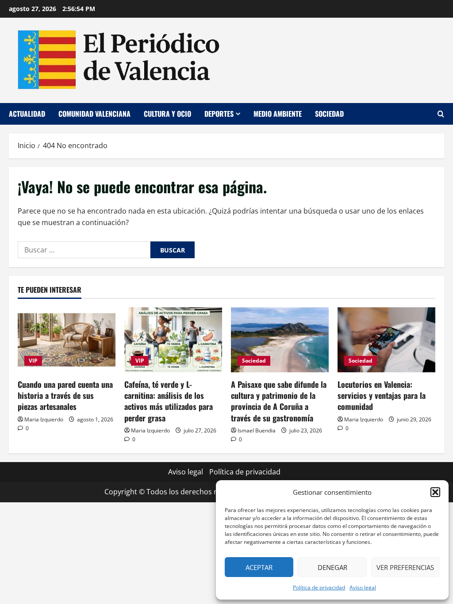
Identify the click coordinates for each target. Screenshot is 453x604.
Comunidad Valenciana (94, 113)
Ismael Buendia (257, 430)
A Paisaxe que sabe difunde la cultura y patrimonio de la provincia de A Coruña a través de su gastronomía (278, 401)
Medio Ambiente (277, 113)
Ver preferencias (405, 567)
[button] (435, 492)
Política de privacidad (319, 587)
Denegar (332, 567)
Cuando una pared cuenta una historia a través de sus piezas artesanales (65, 395)
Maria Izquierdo (43, 419)
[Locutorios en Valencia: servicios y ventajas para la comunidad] (386, 339)
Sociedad (329, 113)
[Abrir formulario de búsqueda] (441, 113)
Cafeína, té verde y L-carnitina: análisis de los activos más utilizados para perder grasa (168, 401)
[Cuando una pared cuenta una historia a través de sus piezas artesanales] (66, 339)
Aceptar (259, 567)
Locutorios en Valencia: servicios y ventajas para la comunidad (382, 395)
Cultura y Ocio (167, 113)
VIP (33, 360)
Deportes (219, 113)
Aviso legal (362, 587)
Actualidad (27, 113)
